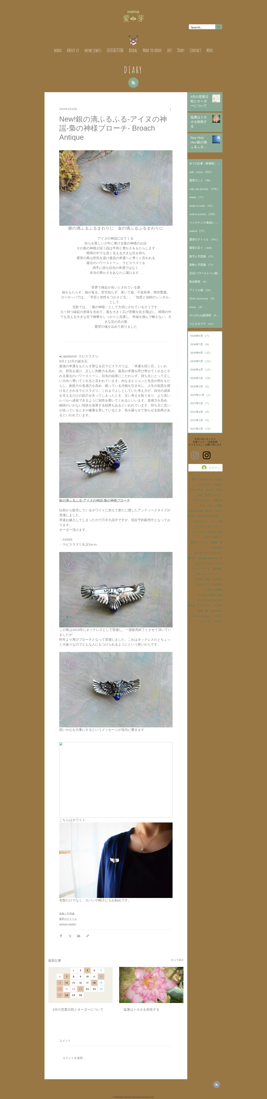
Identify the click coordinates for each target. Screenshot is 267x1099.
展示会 (191, 605)
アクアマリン (205, 605)
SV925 (219, 489)
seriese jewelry (67, 924)
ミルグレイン (202, 584)
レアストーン (215, 573)
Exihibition (217, 547)
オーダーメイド (201, 568)
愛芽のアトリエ (68, 918)
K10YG (199, 579)
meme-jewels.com (145, 1096)
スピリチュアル (204, 563)
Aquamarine (216, 610)
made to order (215, 531)
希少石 (209, 510)
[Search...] (218, 26)
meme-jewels (205, 479)
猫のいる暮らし (214, 537)
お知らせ (217, 500)
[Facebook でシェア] (61, 936)
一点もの (217, 615)
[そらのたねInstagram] (206, 455)
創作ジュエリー (214, 494)
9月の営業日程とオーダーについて (78, 1009)
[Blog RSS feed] (133, 82)
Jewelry (209, 489)
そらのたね (204, 484)
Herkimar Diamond (200, 615)
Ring (202, 505)
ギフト (219, 621)
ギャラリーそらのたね (210, 600)
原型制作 (217, 568)
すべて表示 (177, 960)
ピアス (219, 563)
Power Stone (196, 489)
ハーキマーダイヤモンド (209, 526)
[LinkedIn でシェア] (78, 936)
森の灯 (192, 558)
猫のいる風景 (215, 589)
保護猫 (214, 542)
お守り (219, 510)
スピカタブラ (200, 521)
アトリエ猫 (216, 521)
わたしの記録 (215, 505)
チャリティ (206, 621)
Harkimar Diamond (208, 558)
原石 (208, 579)
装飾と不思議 (66, 913)
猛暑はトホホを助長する (141, 1009)
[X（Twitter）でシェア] (70, 936)
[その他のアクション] (170, 109)
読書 (200, 610)
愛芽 (194, 479)
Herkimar (218, 579)
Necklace (218, 484)
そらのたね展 (195, 510)
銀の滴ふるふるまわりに (209, 552)
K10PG (219, 605)
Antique (218, 479)
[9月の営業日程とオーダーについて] (80, 985)
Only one (200, 573)
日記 (200, 494)
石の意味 (217, 584)
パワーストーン (201, 500)
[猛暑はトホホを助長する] (151, 985)
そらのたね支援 (206, 594)
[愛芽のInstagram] (195, 455)
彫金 (220, 594)
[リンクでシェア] (87, 936)
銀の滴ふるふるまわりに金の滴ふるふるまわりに (205, 515)
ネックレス (199, 531)
